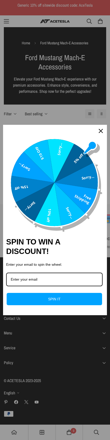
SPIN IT (54, 299)
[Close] (101, 131)
